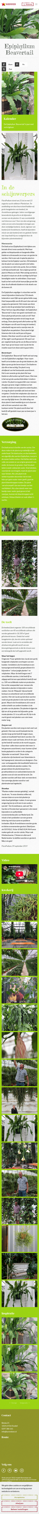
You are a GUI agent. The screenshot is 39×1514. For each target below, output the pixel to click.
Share (10, 64)
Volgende (24, 1403)
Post (10, 69)
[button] (36, 4)
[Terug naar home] (9, 4)
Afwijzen (19, 1503)
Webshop (29, 4)
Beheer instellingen (19, 1509)
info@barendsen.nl (9, 1431)
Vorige (14, 1403)
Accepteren (19, 1497)
